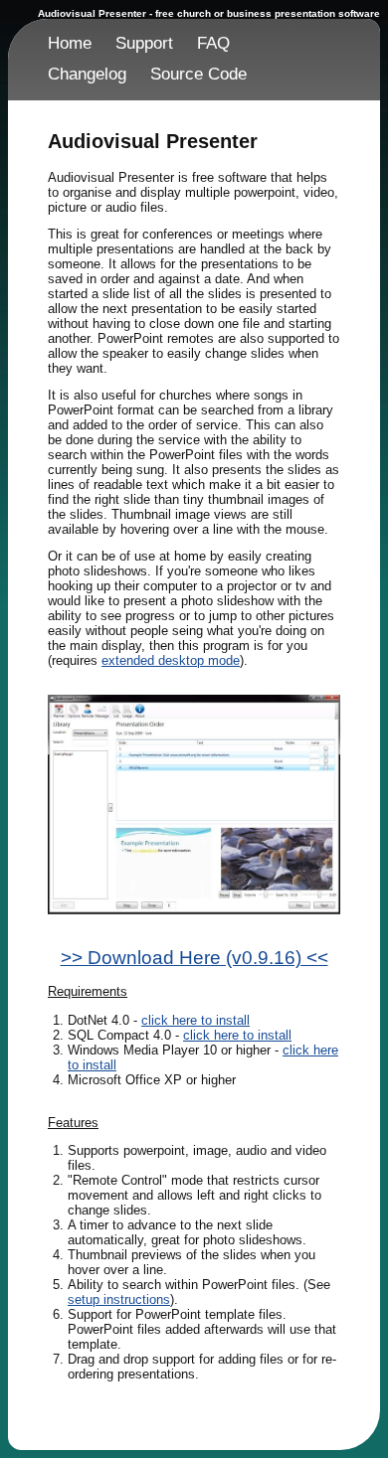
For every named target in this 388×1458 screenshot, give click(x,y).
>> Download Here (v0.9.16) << (194, 957)
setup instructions (119, 1299)
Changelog (87, 74)
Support (144, 43)
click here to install (195, 1020)
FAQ (213, 43)
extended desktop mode (170, 660)
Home (70, 43)
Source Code (198, 74)
